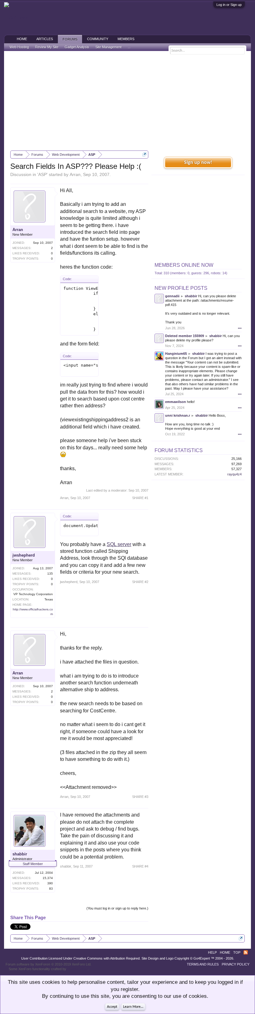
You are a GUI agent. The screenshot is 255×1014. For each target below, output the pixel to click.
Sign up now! (198, 162)
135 (50, 573)
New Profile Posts (181, 288)
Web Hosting (19, 47)
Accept (112, 1007)
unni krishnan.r (177, 415)
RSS (245, 952)
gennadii (172, 296)
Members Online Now (184, 265)
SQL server (119, 544)
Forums (70, 39)
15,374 (48, 878)
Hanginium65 (176, 353)
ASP (42, 174)
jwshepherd (23, 555)
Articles (44, 39)
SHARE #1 (140, 498)
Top (236, 952)
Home (22, 39)
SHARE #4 (140, 866)
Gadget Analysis (77, 47)
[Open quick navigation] (144, 154)
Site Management (108, 47)
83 (51, 888)
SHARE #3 (140, 797)
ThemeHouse (77, 969)
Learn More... (133, 1007)
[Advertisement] (127, 100)
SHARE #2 (140, 582)
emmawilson (175, 402)
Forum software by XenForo (48, 964)
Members (126, 39)
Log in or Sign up (229, 5)
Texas (48, 599)
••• (240, 328)
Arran (75, 174)
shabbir (19, 854)
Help (212, 952)
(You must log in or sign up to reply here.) (117, 908)
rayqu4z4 (234, 474)
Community (97, 39)
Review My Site (46, 47)
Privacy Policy (235, 964)
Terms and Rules (203, 964)
